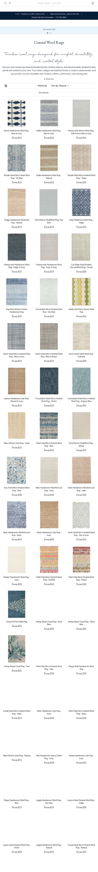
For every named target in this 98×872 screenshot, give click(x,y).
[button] (26, 439)
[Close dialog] (93, 418)
